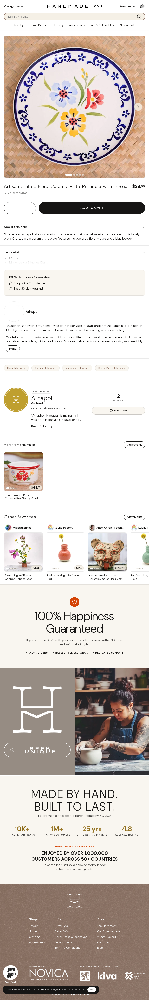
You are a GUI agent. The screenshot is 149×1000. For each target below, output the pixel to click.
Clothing (57, 25)
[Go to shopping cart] (142, 6)
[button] (13, 6)
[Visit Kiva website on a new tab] (107, 976)
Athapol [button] (32, 311)
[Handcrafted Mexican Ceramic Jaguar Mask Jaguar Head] (107, 552)
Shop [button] (33, 919)
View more (134, 517)
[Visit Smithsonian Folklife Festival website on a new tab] (85, 976)
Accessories (77, 25)
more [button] (12, 349)
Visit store (134, 445)
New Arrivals (127, 25)
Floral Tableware (16, 368)
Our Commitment (108, 931)
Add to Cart (92, 207)
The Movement (107, 926)
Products (118, 400)
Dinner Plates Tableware (111, 368)
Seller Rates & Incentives (71, 936)
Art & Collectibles (102, 25)
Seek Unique (41, 750)
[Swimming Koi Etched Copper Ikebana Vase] (23, 552)
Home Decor (38, 25)
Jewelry (18, 25)
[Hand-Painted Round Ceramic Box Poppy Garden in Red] (23, 471)
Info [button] (58, 919)
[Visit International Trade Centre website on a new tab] (135, 975)
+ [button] (31, 208)
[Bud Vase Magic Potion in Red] (65, 552)
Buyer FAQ (61, 926)
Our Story (103, 942)
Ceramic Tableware (45, 368)
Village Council (106, 936)
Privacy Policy (63, 942)
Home (33, 931)
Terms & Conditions (67, 947)
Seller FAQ (61, 931)
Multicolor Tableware (77, 368)
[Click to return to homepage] (74, 6)
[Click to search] (140, 16)
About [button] (102, 919)
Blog (100, 947)
